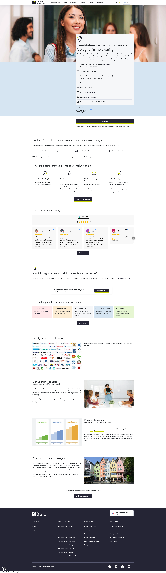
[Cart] (116, 2)
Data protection (115, 534)
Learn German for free (91, 526)
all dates (106, 64)
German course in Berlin (65, 526)
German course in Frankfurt (66, 541)
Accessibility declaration (117, 537)
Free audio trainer (89, 537)
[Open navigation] (133, 2)
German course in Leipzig (65, 552)
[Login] (119, 2)
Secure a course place (83, 199)
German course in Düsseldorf (67, 556)
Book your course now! (83, 496)
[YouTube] (129, 567)
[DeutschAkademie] (39, 2)
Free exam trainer (89, 534)
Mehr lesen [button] (38, 246)
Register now (83, 253)
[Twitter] (116, 567)
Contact (34, 526)
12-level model (104, 434)
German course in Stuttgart (66, 545)
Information (113, 541)
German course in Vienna (65, 534)
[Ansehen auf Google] (36, 231)
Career (34, 534)
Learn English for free (90, 530)
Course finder (100, 290)
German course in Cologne (66, 548)
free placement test (123, 278)
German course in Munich (65, 530)
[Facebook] (109, 567)
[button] (32, 238)
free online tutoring (89, 97)
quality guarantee (89, 92)
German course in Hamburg (66, 537)
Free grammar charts (90, 545)
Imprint (112, 530)
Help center (36, 530)
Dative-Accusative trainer (91, 541)
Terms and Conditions (116, 526)
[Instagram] (122, 567)
